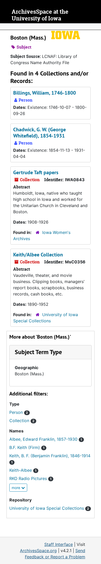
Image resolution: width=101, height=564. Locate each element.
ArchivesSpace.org (38, 550)
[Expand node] (96, 27)
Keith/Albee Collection (38, 254)
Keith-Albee (23, 470)
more (16, 487)
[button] (38, 352)
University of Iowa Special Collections (49, 508)
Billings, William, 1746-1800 (44, 92)
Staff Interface (58, 544)
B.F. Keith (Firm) (27, 447)
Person (18, 412)
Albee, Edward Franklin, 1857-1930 (45, 439)
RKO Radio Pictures (30, 478)
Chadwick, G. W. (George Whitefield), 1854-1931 (39, 132)
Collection (21, 420)
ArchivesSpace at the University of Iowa (40, 15)
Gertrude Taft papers (35, 172)
